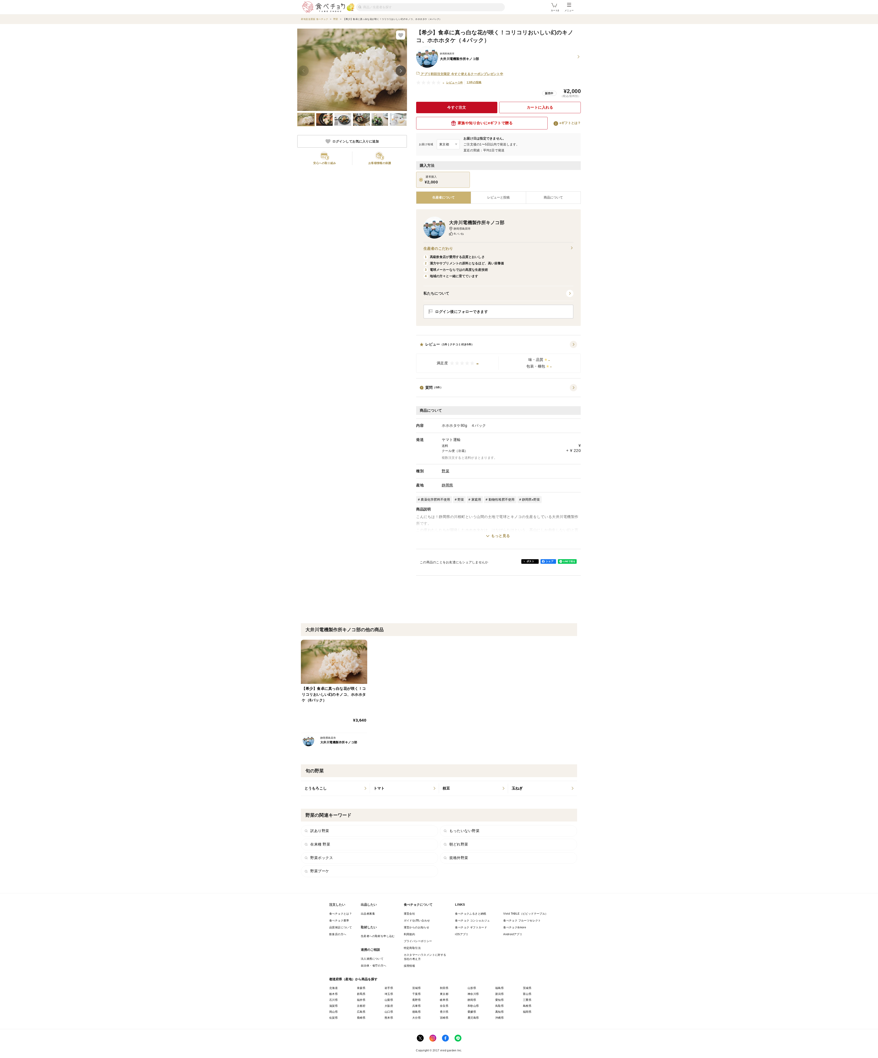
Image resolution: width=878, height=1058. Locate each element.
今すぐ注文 (456, 107)
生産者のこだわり (438, 248)
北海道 (333, 988)
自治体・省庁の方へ (373, 965)
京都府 (361, 1005)
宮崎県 (444, 1017)
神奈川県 (473, 994)
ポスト (530, 561)
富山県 (527, 994)
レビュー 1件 (454, 82)
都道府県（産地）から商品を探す (353, 979)
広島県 (361, 1011)
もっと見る (500, 536)
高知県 (499, 1011)
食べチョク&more (514, 927)
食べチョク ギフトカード (471, 927)
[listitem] (335, 788)
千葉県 (416, 994)
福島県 (499, 988)
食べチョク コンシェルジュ (472, 920)
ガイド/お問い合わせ (417, 920)
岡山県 (333, 1011)
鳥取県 (499, 1005)
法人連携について (372, 958)
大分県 (416, 1017)
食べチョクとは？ (340, 913)
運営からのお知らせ (416, 927)
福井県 (361, 1000)
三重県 (527, 1000)
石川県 (333, 1000)
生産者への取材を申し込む (378, 936)
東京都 (444, 994)
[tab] (498, 198)
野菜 (445, 471)
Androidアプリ (512, 934)
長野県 (416, 1000)
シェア (550, 561)
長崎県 (361, 1017)
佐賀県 (333, 1017)
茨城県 (527, 988)
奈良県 (444, 1005)
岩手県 (389, 988)
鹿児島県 (473, 1017)
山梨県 (389, 1000)
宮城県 (416, 988)
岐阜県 (444, 1000)
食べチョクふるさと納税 (470, 913)
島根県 (527, 1005)
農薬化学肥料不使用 (435, 499)
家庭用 (476, 499)
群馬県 (361, 994)
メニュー (569, 10)
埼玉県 (389, 994)
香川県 (444, 1011)
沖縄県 (499, 1017)
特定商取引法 (412, 948)
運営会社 (409, 913)
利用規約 (409, 934)
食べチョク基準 (339, 920)
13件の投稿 (474, 82)
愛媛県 (472, 1011)
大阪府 (389, 1005)
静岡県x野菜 (531, 499)
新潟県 (499, 994)
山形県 (472, 988)
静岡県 (447, 485)
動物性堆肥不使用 (502, 499)
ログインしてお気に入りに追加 (355, 141)
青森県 (361, 988)
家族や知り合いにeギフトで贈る (485, 123)
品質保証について (340, 927)
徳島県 (416, 1011)
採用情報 (409, 965)
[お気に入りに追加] (400, 35)
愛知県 (499, 1000)
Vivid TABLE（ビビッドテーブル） (525, 913)
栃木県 (333, 994)
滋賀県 (333, 1005)
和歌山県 (473, 1005)
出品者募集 (368, 913)
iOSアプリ (461, 934)
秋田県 (444, 988)
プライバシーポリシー (418, 941)
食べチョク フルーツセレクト (522, 920)
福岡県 (527, 1011)
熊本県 (389, 1017)
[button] (498, 356)
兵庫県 (416, 1005)
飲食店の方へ (337, 934)
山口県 (389, 1011)
